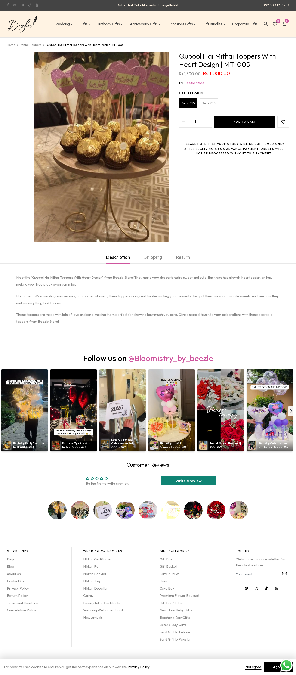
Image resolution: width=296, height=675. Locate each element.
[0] (275, 24)
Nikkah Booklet (94, 574)
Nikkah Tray (92, 581)
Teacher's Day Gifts (175, 617)
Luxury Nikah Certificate (101, 603)
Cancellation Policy (21, 610)
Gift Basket (168, 566)
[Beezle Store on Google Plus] (29, 5)
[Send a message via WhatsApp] (286, 665)
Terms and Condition (22, 603)
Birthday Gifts (109, 24)
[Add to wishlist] (283, 122)
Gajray (88, 595)
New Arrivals (93, 617)
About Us (14, 574)
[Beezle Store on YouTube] (37, 5)
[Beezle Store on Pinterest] (14, 5)
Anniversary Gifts (144, 24)
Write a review (189, 480)
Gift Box (166, 559)
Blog (10, 566)
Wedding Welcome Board (103, 610)
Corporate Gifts (245, 24)
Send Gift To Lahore (175, 632)
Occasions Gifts (180, 24)
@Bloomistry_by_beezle (170, 358)
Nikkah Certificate (97, 559)
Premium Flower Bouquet (179, 595)
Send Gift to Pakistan (175, 639)
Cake (163, 581)
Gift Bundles (212, 24)
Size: (191, 93)
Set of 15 (209, 103)
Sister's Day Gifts (173, 624)
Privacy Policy (18, 588)
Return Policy (17, 595)
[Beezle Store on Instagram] (22, 5)
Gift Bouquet (169, 574)
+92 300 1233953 (276, 5)
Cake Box (167, 588)
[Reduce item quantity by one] (183, 121)
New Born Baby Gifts (176, 610)
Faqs (10, 559)
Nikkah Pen (91, 566)
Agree (278, 667)
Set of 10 (188, 103)
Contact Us (15, 581)
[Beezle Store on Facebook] (8, 5)
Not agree (253, 667)
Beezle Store (194, 83)
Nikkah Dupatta (95, 588)
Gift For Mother (172, 603)
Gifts (84, 24)
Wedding (63, 24)
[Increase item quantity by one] (207, 121)
